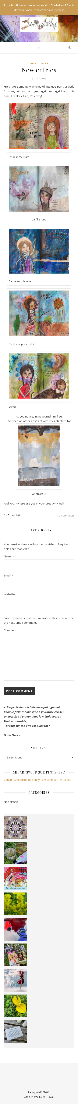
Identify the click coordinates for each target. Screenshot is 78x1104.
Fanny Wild (15, 515)
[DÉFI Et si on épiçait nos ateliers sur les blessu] (15, 1031)
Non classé (39, 63)
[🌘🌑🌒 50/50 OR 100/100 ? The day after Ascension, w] (15, 929)
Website (9, 594)
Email (8, 575)
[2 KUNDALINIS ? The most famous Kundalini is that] (15, 980)
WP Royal (48, 1096)
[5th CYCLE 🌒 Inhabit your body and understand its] (15, 878)
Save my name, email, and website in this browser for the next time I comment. (38, 620)
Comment (10, 630)
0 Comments (66, 515)
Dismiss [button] (59, 10)
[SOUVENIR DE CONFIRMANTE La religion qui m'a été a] (15, 1006)
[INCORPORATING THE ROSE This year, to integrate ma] (15, 853)
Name (9, 556)
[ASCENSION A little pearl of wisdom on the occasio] (15, 955)
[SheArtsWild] (39, 24)
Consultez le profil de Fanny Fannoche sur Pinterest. (37, 780)
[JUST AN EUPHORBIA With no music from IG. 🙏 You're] (15, 903)
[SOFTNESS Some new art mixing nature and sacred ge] (15, 827)
